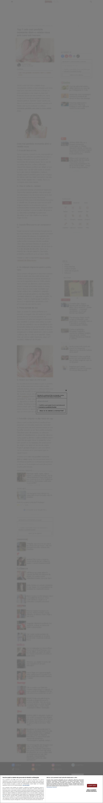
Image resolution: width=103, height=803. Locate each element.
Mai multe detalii (26, 785)
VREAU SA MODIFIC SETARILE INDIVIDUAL (91, 790)
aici (3, 795)
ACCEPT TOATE (92, 785)
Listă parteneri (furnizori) (52, 787)
